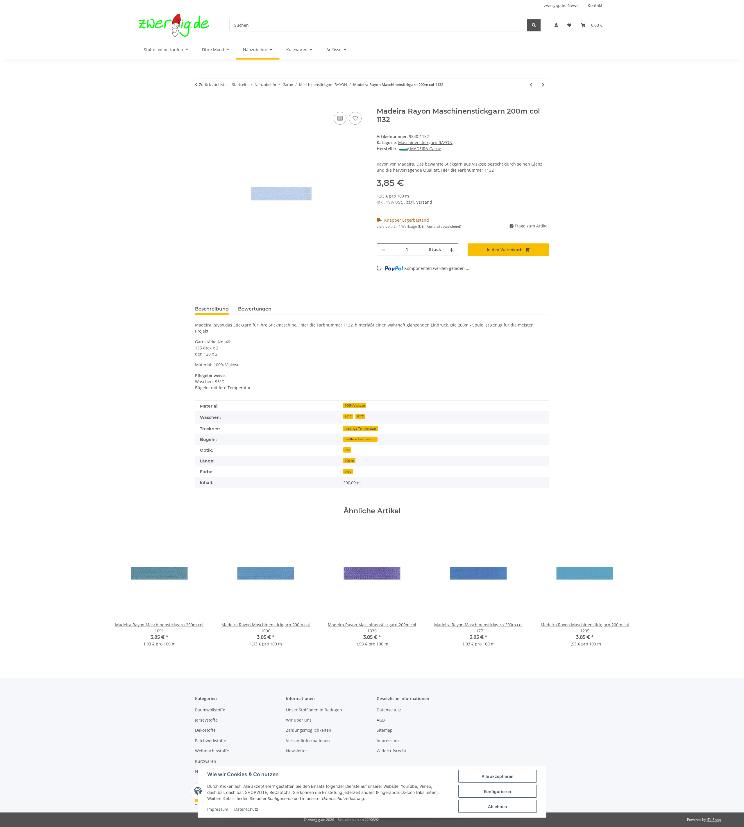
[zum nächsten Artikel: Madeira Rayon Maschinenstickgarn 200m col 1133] (543, 84)
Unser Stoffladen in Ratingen (314, 710)
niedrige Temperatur (360, 428)
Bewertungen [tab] (254, 309)
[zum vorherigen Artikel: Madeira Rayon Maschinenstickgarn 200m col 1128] (531, 84)
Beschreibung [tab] (212, 309)
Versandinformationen (308, 740)
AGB (381, 720)
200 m (349, 461)
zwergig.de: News (561, 5)
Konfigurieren (497, 791)
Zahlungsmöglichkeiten (308, 730)
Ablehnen (497, 806)
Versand (424, 202)
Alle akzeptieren (498, 776)
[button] (556, 25)
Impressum (217, 809)
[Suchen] (534, 25)
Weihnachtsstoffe (212, 751)
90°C (360, 416)
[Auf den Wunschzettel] (355, 118)
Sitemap (385, 730)
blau (348, 471)
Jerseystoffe (206, 720)
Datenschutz (246, 809)
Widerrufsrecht (391, 751)
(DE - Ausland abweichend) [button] (439, 226)
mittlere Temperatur (360, 439)
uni (347, 450)
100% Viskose (355, 405)
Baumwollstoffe (210, 710)
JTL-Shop (714, 819)
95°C (348, 416)
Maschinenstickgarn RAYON (425, 142)
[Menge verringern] (383, 250)
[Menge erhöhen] (451, 250)
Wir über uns (299, 720)
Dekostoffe (205, 730)
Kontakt (595, 5)
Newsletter (296, 751)
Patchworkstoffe (210, 740)
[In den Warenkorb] (199, 104)
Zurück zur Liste (212, 84)
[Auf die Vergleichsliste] (340, 118)
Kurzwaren (205, 761)
